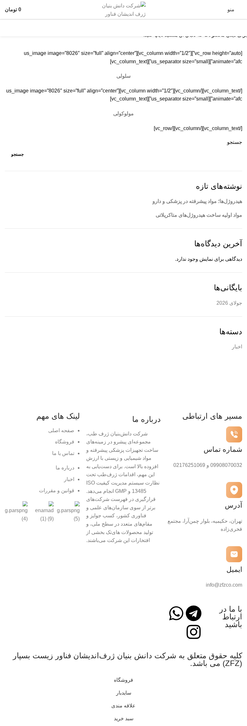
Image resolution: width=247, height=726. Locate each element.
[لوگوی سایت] (123, 9)
